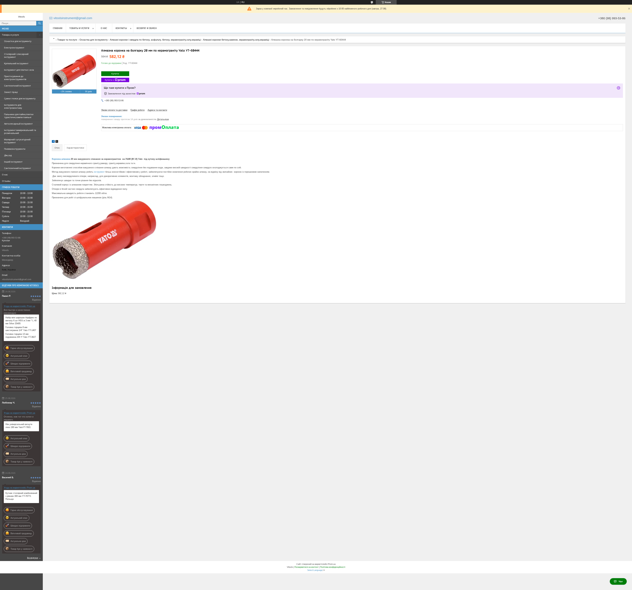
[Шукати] (39, 23)
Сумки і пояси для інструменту (20, 98)
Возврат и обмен (147, 28)
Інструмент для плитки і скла (19, 69)
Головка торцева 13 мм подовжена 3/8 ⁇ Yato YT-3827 (20, 335)
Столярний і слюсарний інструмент (16, 55)
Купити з (109, 79)
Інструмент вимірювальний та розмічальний (20, 132)
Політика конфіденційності (332, 567)
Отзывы (6, 180)
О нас (5, 174)
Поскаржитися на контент (306, 567)
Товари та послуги (67, 39)
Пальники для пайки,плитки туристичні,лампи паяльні (18, 116)
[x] (56, 142)
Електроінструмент (14, 47)
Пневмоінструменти (14, 148)
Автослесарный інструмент (18, 123)
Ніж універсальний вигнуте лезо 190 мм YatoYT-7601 (18, 425)
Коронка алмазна (61, 159)
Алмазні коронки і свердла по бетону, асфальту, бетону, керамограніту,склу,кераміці (155, 39)
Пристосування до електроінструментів (15, 78)
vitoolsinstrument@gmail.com (16, 279)
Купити (115, 73)
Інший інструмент (13, 161)
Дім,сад (8, 155)
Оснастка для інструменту (17, 41)
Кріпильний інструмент (16, 63)
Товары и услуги (10, 34)
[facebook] (53, 142)
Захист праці (11, 92)
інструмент (99, 172)
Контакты (121, 28)
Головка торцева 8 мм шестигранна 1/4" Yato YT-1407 (20, 328)
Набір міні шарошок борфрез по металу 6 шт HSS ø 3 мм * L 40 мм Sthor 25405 (21, 320)
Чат (621, 581)
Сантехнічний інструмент (17, 85)
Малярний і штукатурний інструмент (17, 141)
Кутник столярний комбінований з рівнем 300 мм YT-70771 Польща (21, 496)
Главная (57, 28)
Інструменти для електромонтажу (13, 106)
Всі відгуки (32, 557)
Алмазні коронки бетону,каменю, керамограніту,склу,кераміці (236, 39)
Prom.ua (332, 564)
